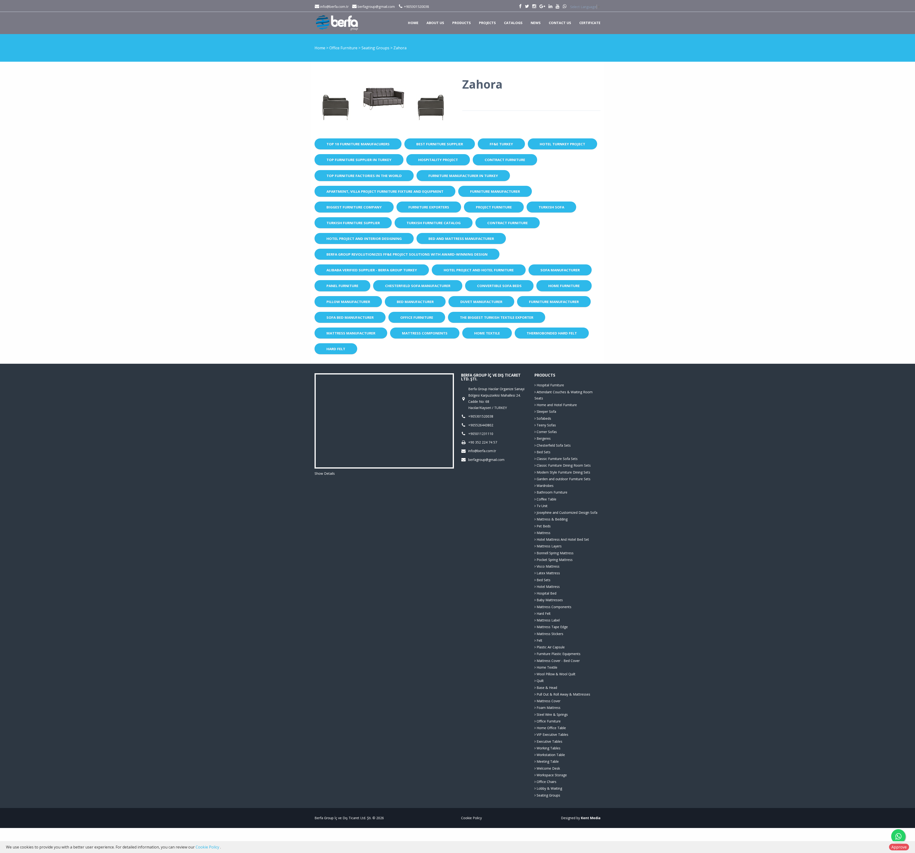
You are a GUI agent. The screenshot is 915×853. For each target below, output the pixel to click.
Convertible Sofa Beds (499, 285)
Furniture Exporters (428, 207)
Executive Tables (549, 741)
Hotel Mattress (548, 586)
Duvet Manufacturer (481, 301)
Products (461, 22)
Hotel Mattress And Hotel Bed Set (562, 539)
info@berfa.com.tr (334, 6)
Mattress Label (548, 620)
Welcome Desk (548, 768)
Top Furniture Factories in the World (364, 175)
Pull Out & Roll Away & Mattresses (563, 694)
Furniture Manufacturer (495, 191)
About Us (435, 22)
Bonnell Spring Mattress (555, 553)
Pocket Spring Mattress (554, 559)
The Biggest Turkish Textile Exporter (496, 317)
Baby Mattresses (549, 600)
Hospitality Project (438, 159)
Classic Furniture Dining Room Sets (563, 465)
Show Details (325, 473)
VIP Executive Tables (552, 734)
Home (413, 22)
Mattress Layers (549, 546)
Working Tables (548, 748)
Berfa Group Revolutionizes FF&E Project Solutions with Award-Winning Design (407, 254)
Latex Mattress (548, 573)
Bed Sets (543, 452)
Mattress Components (424, 333)
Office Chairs (546, 781)
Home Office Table (551, 728)
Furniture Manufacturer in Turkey (463, 175)
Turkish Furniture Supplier (353, 222)
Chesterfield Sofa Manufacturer (417, 285)
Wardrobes (545, 485)
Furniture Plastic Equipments (558, 653)
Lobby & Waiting (549, 788)
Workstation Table (550, 754)
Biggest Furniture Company (354, 207)
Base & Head (546, 687)
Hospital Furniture (550, 385)
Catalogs (513, 22)
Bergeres (543, 438)
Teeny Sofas (546, 425)
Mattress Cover (548, 701)
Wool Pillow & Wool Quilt (555, 674)
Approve (899, 847)
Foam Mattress (548, 707)
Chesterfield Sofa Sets (553, 445)
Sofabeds (543, 418)
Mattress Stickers (549, 633)
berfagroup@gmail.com (376, 6)
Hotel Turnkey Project (562, 143)
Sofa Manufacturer (560, 270)
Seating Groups (375, 47)
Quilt (540, 680)
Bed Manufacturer (415, 301)
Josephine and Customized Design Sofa (566, 512)
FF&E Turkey (501, 143)
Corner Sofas (546, 431)
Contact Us (560, 22)
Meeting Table (547, 761)
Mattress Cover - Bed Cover (558, 660)
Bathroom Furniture (551, 492)
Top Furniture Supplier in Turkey (358, 159)
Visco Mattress (547, 566)
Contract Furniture (505, 159)
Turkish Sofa (551, 207)
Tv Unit (542, 506)
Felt (539, 640)
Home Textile (487, 333)
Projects (487, 22)
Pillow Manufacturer (348, 301)
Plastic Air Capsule (550, 647)
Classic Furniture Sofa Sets (557, 458)
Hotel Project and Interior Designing (364, 238)
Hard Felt (335, 348)
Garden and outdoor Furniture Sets (563, 479)
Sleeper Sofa (546, 411)
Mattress (543, 532)
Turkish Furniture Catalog (434, 222)
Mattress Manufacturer (350, 333)
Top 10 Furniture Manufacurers (358, 143)
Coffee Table (546, 499)
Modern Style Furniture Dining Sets (563, 472)
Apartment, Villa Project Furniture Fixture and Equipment (384, 191)
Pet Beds (543, 526)
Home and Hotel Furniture (556, 405)
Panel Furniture (342, 285)
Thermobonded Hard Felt (552, 333)
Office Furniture (343, 47)
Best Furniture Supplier (439, 143)
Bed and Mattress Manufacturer (461, 238)
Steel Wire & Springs (552, 714)
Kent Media (590, 818)
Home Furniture (564, 285)
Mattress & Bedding (552, 519)
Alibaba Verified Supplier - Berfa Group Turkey (371, 270)
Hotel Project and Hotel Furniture (479, 270)
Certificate (589, 22)
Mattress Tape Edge (552, 627)
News (536, 22)
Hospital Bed (546, 593)
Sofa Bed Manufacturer (350, 317)
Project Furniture (494, 207)
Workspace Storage (551, 775)
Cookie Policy (471, 818)
